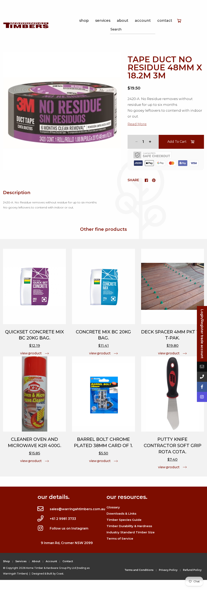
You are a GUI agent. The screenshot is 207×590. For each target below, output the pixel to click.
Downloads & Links (121, 513)
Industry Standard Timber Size (131, 532)
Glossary (113, 507)
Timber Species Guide (124, 520)
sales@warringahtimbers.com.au (77, 509)
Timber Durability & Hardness (129, 526)
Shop (84, 20)
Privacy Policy (168, 569)
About (122, 20)
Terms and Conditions (139, 569)
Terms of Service (120, 538)
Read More (137, 124)
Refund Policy (192, 569)
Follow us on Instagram (69, 528)
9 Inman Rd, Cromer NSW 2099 (67, 543)
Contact (164, 20)
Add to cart (177, 142)
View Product (31, 353)
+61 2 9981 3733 (63, 519)
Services (102, 20)
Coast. (60, 573)
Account (143, 20)
